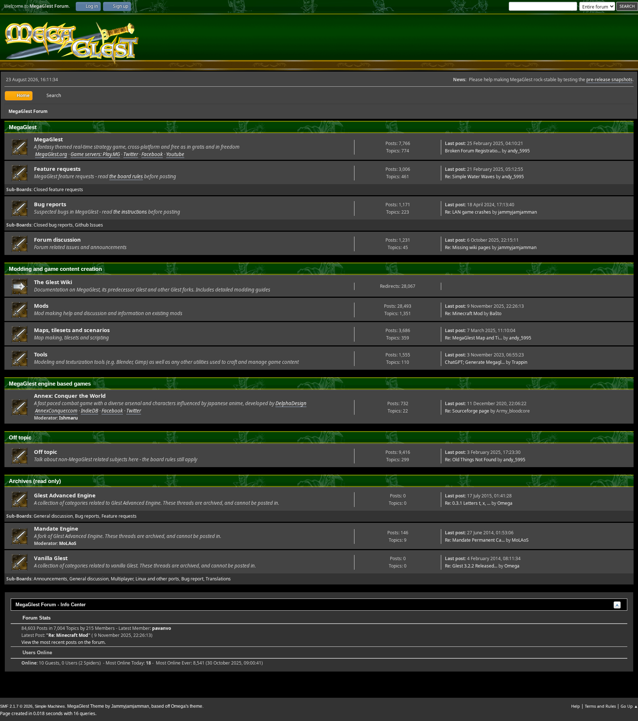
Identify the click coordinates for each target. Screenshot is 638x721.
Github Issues (89, 225)
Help (575, 706)
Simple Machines (50, 706)
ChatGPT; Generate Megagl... (475, 362)
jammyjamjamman (517, 212)
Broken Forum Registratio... (473, 151)
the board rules (126, 176)
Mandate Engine (56, 528)
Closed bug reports (53, 225)
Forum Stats (36, 618)
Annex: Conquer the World (70, 395)
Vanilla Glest (51, 558)
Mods (41, 305)
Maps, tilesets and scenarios (72, 330)
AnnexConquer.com (56, 410)
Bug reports (50, 204)
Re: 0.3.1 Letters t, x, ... (467, 503)
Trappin (519, 362)
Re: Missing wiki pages (468, 247)
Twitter (130, 154)
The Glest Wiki (53, 282)
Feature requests (57, 168)
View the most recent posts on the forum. (63, 642)
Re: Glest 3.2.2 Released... (471, 566)
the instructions (130, 211)
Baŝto (495, 313)
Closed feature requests (58, 189)
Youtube (175, 154)
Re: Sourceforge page (467, 411)
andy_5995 (519, 151)
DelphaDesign (290, 403)
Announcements (50, 579)
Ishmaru (68, 418)
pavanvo (161, 628)
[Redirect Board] (19, 286)
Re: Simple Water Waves (470, 176)
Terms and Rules (600, 706)
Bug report (192, 579)
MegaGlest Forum (71, 43)
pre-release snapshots (609, 79)
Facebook (152, 154)
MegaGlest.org (51, 154)
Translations (218, 579)
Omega (504, 503)
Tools (40, 354)
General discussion (53, 516)
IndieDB (89, 410)
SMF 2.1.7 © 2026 (16, 706)
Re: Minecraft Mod (464, 313)
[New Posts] (19, 147)
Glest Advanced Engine (65, 495)
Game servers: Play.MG (95, 154)
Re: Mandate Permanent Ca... (475, 540)
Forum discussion (57, 239)
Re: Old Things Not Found (470, 459)
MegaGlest (48, 139)
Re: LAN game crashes (468, 212)
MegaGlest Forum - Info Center (51, 604)
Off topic (45, 451)
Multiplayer (122, 579)
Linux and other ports (157, 579)
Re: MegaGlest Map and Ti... (473, 338)
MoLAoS (67, 543)
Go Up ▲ (629, 706)
